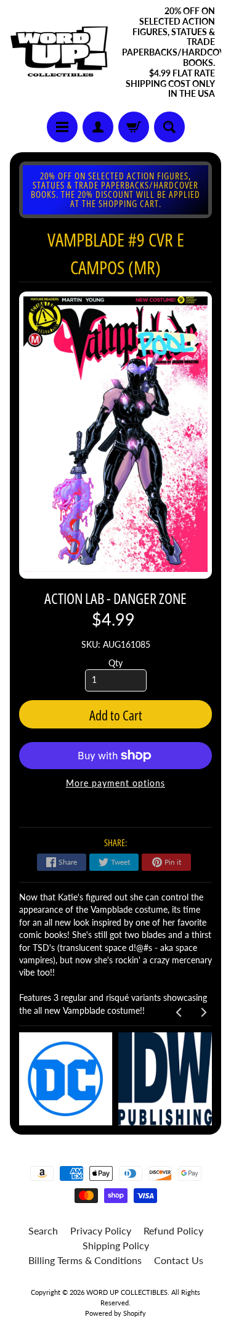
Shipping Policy (116, 1245)
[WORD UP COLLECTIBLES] (63, 53)
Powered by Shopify (115, 1313)
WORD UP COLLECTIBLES (127, 1292)
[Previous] (179, 1012)
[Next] (202, 1012)
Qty (115, 663)
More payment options (115, 783)
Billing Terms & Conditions (85, 1260)
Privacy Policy (100, 1230)
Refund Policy (173, 1230)
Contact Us (178, 1260)
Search (43, 1230)
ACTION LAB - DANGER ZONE (115, 598)
